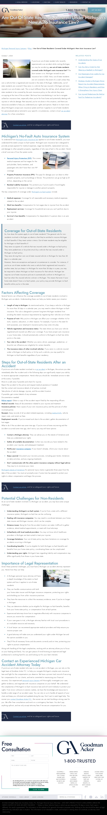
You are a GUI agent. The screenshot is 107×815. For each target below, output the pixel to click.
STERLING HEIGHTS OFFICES (85, 773)
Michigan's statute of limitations (13, 470)
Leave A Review (37, 797)
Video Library (24, 797)
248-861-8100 (61, 782)
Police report (7, 400)
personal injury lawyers (31, 680)
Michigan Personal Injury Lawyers (14, 48)
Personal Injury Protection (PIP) (19, 158)
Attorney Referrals (9, 797)
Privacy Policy (41, 785)
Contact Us (86, 2)
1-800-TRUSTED (75, 10)
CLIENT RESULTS (60, 2)
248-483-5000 (88, 786)
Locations (35, 2)
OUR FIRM (47, 2)
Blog (29, 48)
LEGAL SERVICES (22, 2)
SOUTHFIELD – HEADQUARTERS (60, 773)
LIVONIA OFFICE (99, 772)
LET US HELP (97, 10)
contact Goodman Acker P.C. (21, 699)
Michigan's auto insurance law (27, 140)
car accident (40, 369)
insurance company (23, 449)
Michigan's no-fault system (41, 192)
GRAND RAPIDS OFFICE (73, 773)
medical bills (56, 413)
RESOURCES (73, 2)
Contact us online (19, 125)
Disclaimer (87, 803)
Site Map (65, 803)
